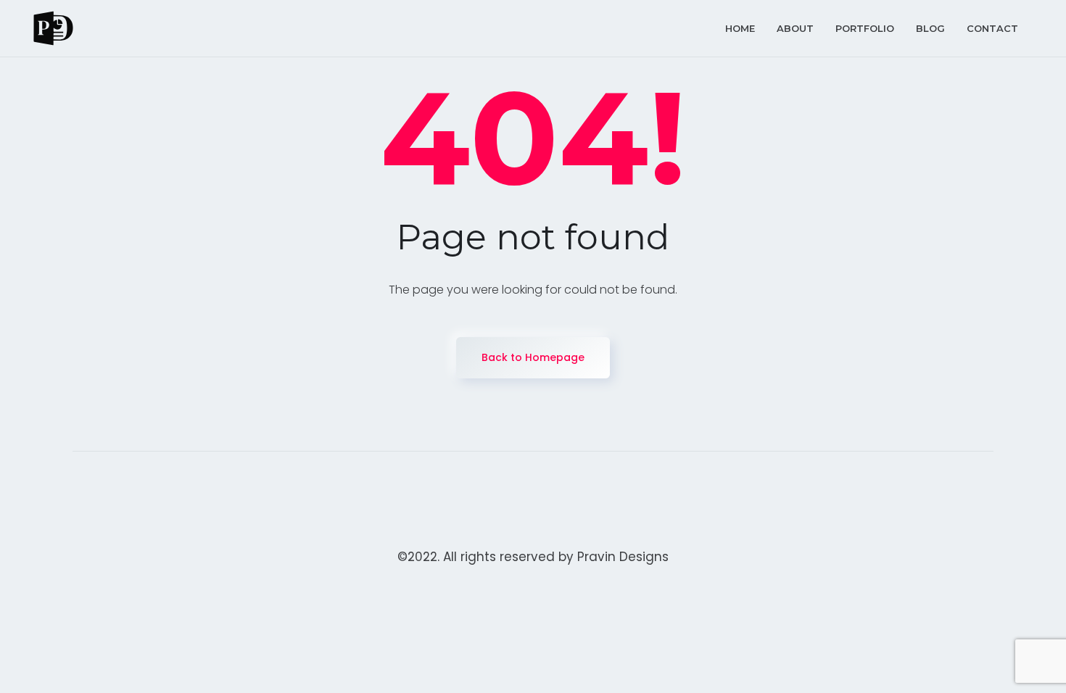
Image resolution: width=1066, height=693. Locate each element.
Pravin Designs (623, 556)
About (795, 28)
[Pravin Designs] (53, 28)
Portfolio (864, 28)
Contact (992, 28)
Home (740, 28)
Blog (930, 28)
